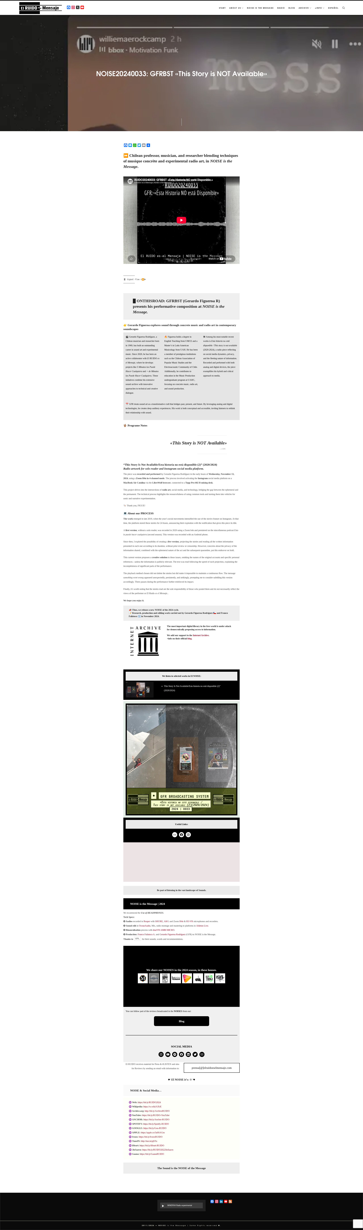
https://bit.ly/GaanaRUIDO (152, 1154)
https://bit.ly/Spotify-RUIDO (156, 1124)
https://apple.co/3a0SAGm (153, 1132)
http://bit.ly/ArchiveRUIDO (157, 1111)
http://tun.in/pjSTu (149, 1141)
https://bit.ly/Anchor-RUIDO (156, 1119)
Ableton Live (202, 926)
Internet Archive (201, 635)
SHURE (159, 921)
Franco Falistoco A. (146, 934)
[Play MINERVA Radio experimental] (163, 1205)
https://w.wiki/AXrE (152, 1106)
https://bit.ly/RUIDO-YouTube (155, 1115)
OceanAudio (144, 926)
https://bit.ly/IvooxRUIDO (150, 1137)
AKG (166, 921)
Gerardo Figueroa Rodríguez (172, 934)
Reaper (147, 921)
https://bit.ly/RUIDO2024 (149, 1102)
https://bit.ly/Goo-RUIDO (154, 1128)
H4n (181, 921)
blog (189, 638)
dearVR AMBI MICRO (163, 930)
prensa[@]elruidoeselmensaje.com (212, 1067)
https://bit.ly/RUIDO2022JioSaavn (157, 1150)
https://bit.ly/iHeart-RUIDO (152, 1145)
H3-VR (189, 921)
